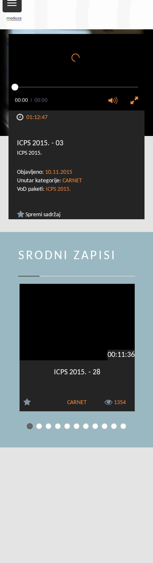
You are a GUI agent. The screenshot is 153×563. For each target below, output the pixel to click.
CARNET (72, 181)
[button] (116, 101)
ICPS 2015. (58, 189)
